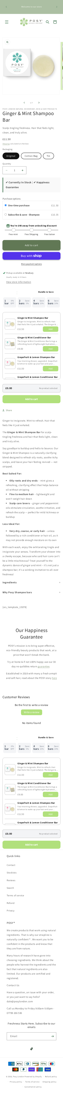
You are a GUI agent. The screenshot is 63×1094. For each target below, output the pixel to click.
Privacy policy (16, 1082)
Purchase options (11, 198)
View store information (18, 281)
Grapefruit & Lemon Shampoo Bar (36, 357)
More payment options (31, 264)
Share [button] (9, 410)
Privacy (10, 910)
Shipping (6, 144)
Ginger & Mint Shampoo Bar (32, 317)
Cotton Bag (31, 155)
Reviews (11, 880)
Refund (11, 902)
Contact (11, 865)
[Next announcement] (56, 7)
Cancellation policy (33, 1087)
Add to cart (31, 399)
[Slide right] (39, 102)
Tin (48, 155)
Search (10, 887)
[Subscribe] (52, 1036)
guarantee (43, 666)
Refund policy (51, 1076)
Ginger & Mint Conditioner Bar (34, 337)
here (54, 678)
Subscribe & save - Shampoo (24, 214)
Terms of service (15, 895)
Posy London (19, 1076)
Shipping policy (49, 1082)
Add (51, 329)
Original (10, 155)
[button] (6, 22)
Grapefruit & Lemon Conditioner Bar (37, 376)
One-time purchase (19, 205)
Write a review (31, 712)
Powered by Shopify (33, 1076)
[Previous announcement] (6, 7)
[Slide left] (24, 102)
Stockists (11, 872)
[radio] (6, 205)
